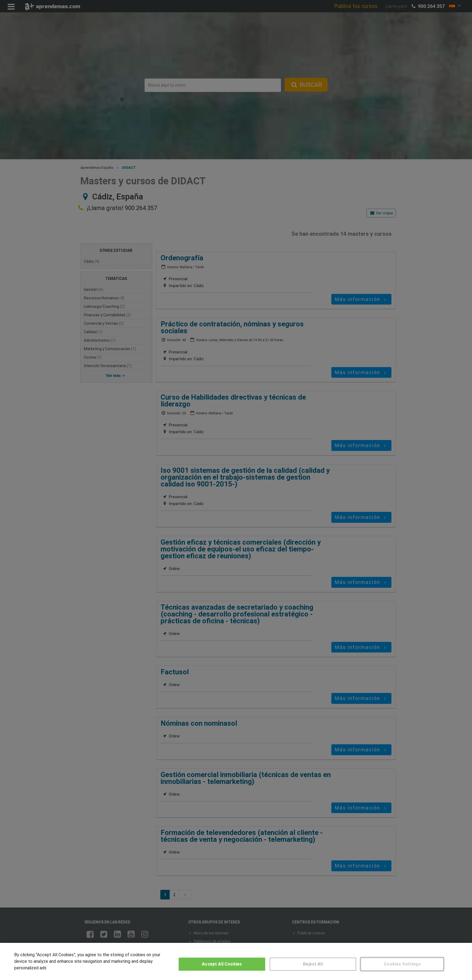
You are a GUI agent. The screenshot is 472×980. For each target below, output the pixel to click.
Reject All (313, 964)
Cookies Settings (402, 964)
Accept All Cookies (222, 964)
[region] (236, 961)
